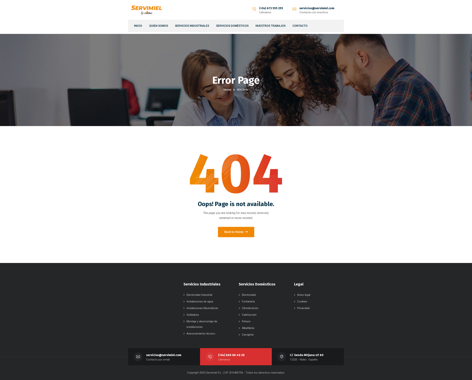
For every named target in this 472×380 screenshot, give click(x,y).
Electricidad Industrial (199, 295)
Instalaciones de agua (200, 301)
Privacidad (303, 308)
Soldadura (193, 314)
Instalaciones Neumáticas (202, 308)
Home (227, 89)
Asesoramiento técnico (201, 333)
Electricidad (249, 295)
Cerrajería (248, 334)
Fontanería (248, 301)
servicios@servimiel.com (316, 8)
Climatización (250, 308)
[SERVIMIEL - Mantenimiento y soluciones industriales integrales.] (146, 10)
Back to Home (233, 232)
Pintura (246, 321)
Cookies (302, 301)
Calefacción (249, 314)
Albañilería (248, 328)
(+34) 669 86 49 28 (231, 355)
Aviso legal (303, 295)
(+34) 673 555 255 (271, 8)
